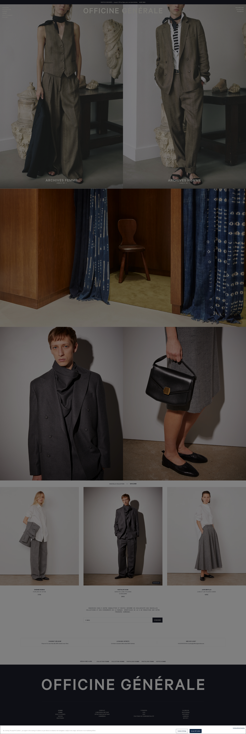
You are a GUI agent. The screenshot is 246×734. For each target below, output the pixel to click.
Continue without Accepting (239, 728)
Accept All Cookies (195, 731)
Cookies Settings (182, 731)
